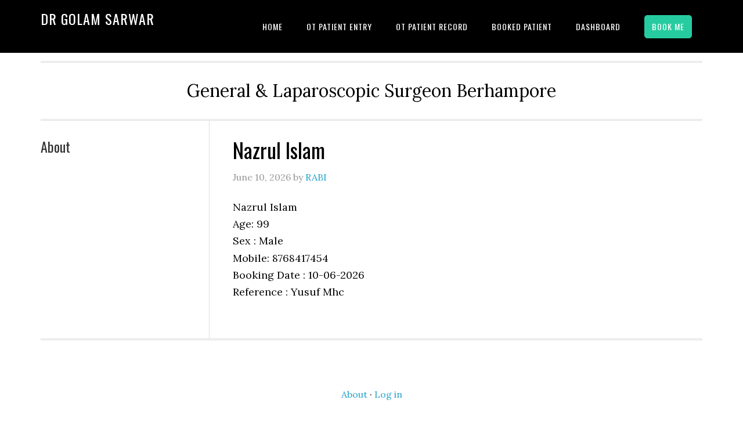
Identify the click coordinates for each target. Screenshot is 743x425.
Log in (388, 394)
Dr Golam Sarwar (97, 18)
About (55, 146)
